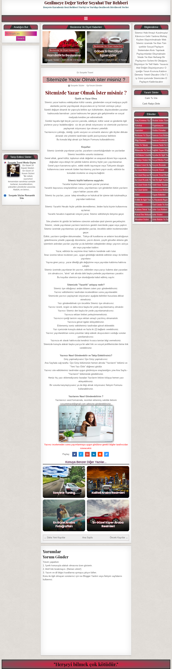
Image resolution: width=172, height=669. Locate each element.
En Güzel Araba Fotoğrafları (64, 524)
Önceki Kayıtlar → (119, 537)
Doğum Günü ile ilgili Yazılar (147, 165)
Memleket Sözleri (142, 219)
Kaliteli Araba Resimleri (108, 492)
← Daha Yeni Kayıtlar (54, 537)
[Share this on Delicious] (106, 454)
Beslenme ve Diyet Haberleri (64, 50)
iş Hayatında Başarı (160, 200)
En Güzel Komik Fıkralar (145, 180)
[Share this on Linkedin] (93, 454)
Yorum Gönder (95, 85)
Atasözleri (139, 130)
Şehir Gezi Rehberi (159, 209)
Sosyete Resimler (159, 165)
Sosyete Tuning (64, 492)
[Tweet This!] (74, 454)
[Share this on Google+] (87, 454)
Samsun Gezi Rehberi (160, 135)
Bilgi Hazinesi (140, 140)
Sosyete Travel (86, 72)
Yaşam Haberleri (158, 195)
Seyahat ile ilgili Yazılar (161, 155)
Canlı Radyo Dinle (151, 103)
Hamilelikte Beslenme (64, 55)
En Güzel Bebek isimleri (144, 170)
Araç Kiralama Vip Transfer (146, 120)
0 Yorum (78, 60)
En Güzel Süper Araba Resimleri (108, 524)
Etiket (137, 195)
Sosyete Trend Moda (160, 175)
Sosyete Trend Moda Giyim (22, 162)
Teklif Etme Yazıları (160, 185)
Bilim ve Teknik (141, 145)
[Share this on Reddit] (100, 454)
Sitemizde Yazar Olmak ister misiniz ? (86, 79)
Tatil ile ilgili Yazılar (160, 180)
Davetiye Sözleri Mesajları (145, 160)
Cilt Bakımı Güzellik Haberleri (147, 155)
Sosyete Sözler (52, 60)
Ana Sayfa (87, 537)
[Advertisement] (21, 97)
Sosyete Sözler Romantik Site (22, 196)
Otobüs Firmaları (159, 130)
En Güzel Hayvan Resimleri (146, 175)
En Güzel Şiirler (141, 190)
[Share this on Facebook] (81, 454)
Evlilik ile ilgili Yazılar (144, 200)
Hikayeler (139, 204)
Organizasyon (157, 125)
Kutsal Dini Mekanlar (143, 214)
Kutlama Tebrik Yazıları (144, 209)
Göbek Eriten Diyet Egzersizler (108, 53)
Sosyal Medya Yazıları (161, 160)
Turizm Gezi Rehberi (160, 190)
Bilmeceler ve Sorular (143, 150)
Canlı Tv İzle (151, 98)
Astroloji (138, 125)
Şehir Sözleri (157, 214)
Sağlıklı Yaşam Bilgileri (161, 150)
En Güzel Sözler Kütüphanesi (146, 185)
